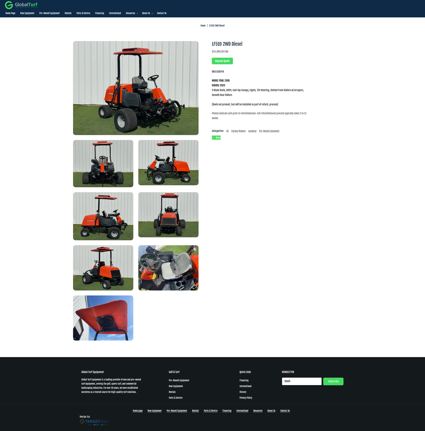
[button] (132, 13)
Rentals (172, 392)
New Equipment (176, 386)
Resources (257, 410)
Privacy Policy (246, 397)
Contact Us (285, 410)
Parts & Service (175, 397)
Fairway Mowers (238, 131)
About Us (271, 410)
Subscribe (333, 381)
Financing (244, 380)
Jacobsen (252, 131)
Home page (138, 410)
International (246, 386)
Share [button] (218, 137)
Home (203, 25)
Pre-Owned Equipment (269, 131)
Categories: (218, 131)
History (243, 392)
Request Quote (222, 61)
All (227, 131)
